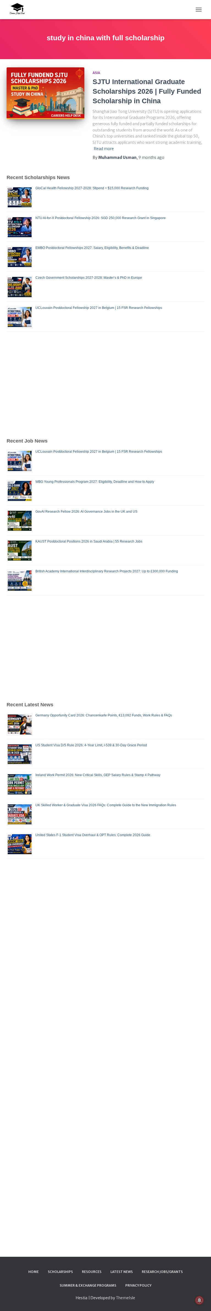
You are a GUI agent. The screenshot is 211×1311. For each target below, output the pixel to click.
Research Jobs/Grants (162, 1272)
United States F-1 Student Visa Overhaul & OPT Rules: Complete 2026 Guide (92, 835)
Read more (104, 148)
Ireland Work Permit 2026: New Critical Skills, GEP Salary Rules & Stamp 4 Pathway (97, 775)
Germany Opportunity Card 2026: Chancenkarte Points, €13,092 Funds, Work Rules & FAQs (103, 715)
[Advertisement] (105, 384)
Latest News (121, 1272)
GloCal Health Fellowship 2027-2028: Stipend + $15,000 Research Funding (92, 188)
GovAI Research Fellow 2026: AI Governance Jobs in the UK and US (86, 512)
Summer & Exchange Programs (88, 1285)
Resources (91, 1272)
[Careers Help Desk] (19, 9)
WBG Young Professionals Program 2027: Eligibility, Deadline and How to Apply (94, 482)
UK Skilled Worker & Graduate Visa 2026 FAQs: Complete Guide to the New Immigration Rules (105, 805)
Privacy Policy (138, 1285)
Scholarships (60, 1272)
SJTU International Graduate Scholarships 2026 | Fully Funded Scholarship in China (147, 91)
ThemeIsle (125, 1297)
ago (151, 157)
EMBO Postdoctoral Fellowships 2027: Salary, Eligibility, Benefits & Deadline (92, 248)
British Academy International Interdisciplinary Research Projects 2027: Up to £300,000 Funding (106, 571)
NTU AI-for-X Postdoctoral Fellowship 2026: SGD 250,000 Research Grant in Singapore (100, 218)
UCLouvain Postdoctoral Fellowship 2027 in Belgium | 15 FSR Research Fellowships (98, 308)
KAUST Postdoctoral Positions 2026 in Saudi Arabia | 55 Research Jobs (88, 541)
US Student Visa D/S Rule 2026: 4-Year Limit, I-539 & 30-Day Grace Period (91, 745)
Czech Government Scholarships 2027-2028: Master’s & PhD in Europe (88, 278)
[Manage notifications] (199, 1300)
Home (33, 1272)
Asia (96, 73)
